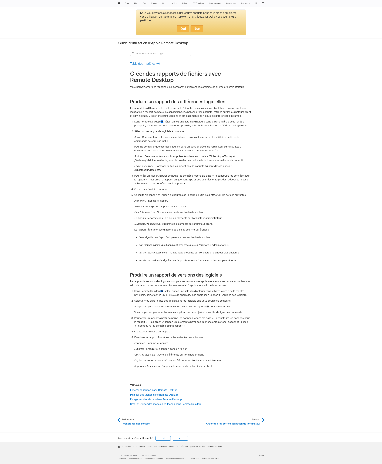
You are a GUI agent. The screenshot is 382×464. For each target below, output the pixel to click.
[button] (256, 3)
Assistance (129, 447)
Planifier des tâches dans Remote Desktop (154, 394)
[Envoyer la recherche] (133, 53)
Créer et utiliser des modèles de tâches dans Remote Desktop (165, 403)
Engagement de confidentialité (129, 458)
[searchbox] (160, 53)
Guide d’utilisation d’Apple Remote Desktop (153, 43)
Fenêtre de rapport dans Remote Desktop (153, 389)
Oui (183, 29)
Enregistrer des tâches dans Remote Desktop (156, 399)
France (261, 455)
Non (197, 29)
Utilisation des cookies (210, 458)
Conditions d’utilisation (154, 458)
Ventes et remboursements (176, 458)
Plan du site (194, 458)
